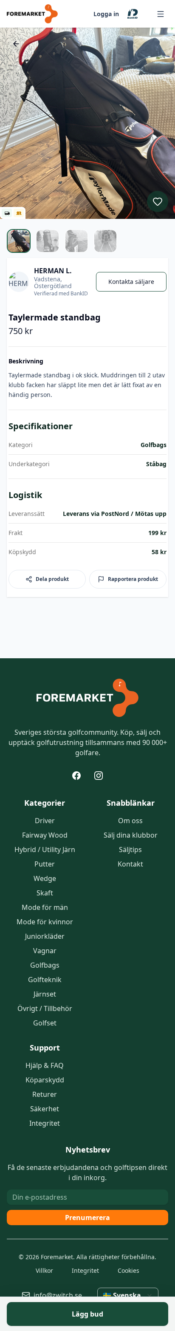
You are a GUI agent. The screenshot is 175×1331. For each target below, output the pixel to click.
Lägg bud (87, 1314)
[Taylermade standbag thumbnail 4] (105, 241)
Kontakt (130, 864)
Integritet (44, 1123)
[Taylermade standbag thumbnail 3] (76, 241)
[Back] (16, 43)
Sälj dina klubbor (131, 835)
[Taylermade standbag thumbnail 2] (47, 241)
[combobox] (127, 1295)
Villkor (44, 1270)
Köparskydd (44, 1080)
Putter (44, 864)
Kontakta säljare (131, 282)
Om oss (130, 820)
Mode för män (45, 907)
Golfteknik (45, 979)
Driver (45, 820)
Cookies (128, 1270)
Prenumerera (87, 1217)
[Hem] (87, 698)
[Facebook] (76, 775)
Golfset (44, 1023)
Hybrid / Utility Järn (44, 849)
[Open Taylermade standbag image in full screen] (87, 123)
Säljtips (130, 849)
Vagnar (44, 950)
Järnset (45, 994)
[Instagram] (98, 775)
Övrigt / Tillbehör (44, 1008)
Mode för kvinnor (45, 921)
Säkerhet (44, 1108)
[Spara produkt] (157, 201)
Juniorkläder (45, 936)
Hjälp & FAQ (44, 1065)
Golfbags (44, 965)
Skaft (45, 893)
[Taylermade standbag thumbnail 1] (19, 241)
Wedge (45, 878)
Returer (44, 1094)
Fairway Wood (45, 835)
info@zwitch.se (58, 1295)
